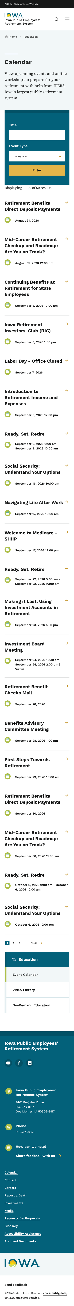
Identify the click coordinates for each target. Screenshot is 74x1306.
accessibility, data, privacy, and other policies (36, 1295)
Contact (11, 1180)
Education (31, 36)
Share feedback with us (35, 1156)
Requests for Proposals (22, 1218)
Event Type (18, 146)
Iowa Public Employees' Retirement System (22, 21)
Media (9, 1210)
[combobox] (37, 156)
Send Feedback (16, 1285)
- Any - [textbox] (21, 156)
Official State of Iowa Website (22, 4)
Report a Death (16, 1195)
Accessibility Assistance (23, 1233)
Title (13, 125)
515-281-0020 (25, 1132)
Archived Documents (20, 1241)
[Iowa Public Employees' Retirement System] (14, 15)
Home (13, 36)
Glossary (11, 1226)
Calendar (11, 1172)
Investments (14, 1203)
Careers (10, 1188)
